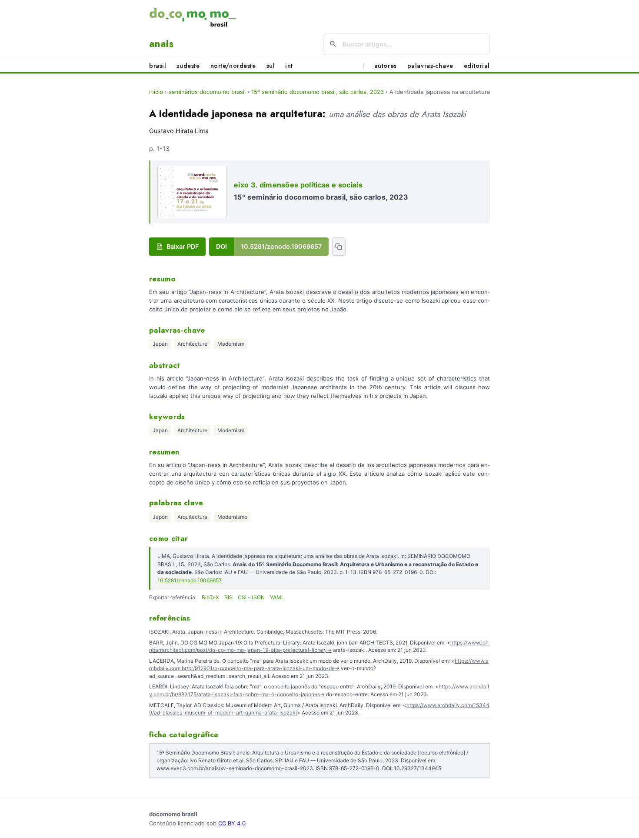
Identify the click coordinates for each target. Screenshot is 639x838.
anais (161, 43)
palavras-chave (430, 66)
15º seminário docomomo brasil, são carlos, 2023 (317, 91)
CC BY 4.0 (232, 823)
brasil (157, 66)
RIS (228, 597)
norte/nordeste (233, 66)
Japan (160, 344)
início (156, 91)
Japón (160, 517)
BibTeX (210, 597)
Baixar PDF (182, 246)
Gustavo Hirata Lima (179, 130)
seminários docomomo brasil (207, 91)
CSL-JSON (251, 597)
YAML (277, 597)
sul (270, 66)
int (289, 66)
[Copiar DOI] (339, 246)
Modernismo (232, 517)
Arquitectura (192, 517)
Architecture (192, 344)
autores (385, 66)
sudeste (188, 66)
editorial (477, 66)
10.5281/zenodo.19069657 (189, 580)
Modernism (230, 344)
